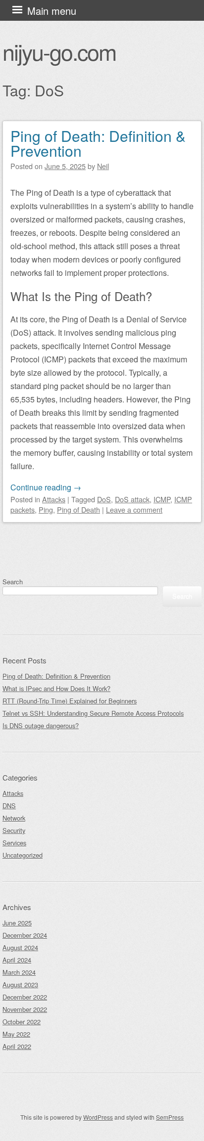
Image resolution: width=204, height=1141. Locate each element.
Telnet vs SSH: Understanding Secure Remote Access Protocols (93, 713)
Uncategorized (22, 855)
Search (12, 581)
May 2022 (16, 1034)
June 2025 (17, 922)
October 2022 (21, 1021)
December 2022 (24, 997)
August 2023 (20, 984)
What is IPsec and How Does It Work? (56, 688)
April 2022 (16, 1046)
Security (13, 830)
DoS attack (132, 499)
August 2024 (20, 947)
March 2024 (19, 972)
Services (14, 842)
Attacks (53, 499)
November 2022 (24, 1009)
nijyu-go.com (59, 51)
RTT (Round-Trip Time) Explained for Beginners (69, 700)
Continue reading (45, 487)
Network (13, 818)
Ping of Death (78, 509)
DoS (104, 499)
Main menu (51, 10)
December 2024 (24, 935)
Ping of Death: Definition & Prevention (98, 143)
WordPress (98, 1117)
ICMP (161, 499)
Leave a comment (134, 509)
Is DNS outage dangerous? (40, 725)
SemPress (170, 1117)
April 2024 (16, 960)
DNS (9, 805)
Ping (46, 509)
